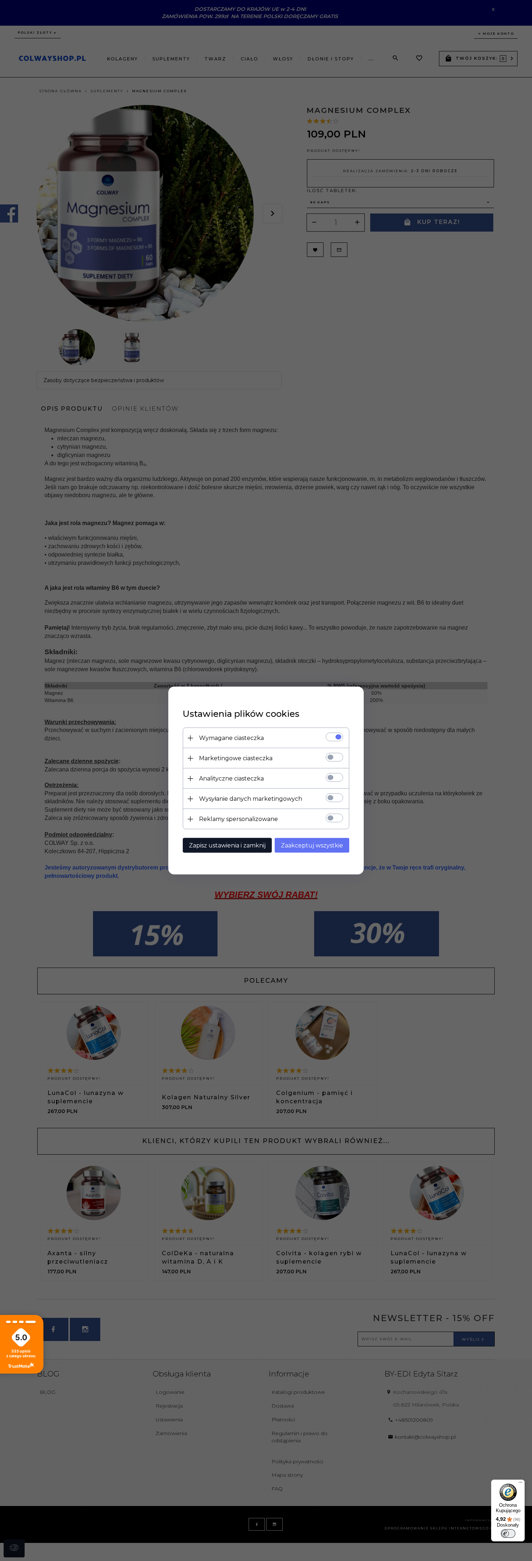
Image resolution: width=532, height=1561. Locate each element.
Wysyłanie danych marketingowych (250, 798)
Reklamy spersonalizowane (238, 819)
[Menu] (520, 1484)
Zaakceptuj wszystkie (312, 845)
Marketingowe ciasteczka (236, 758)
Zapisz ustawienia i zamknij (227, 845)
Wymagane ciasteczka (231, 738)
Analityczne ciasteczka (231, 778)
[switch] (508, 1533)
